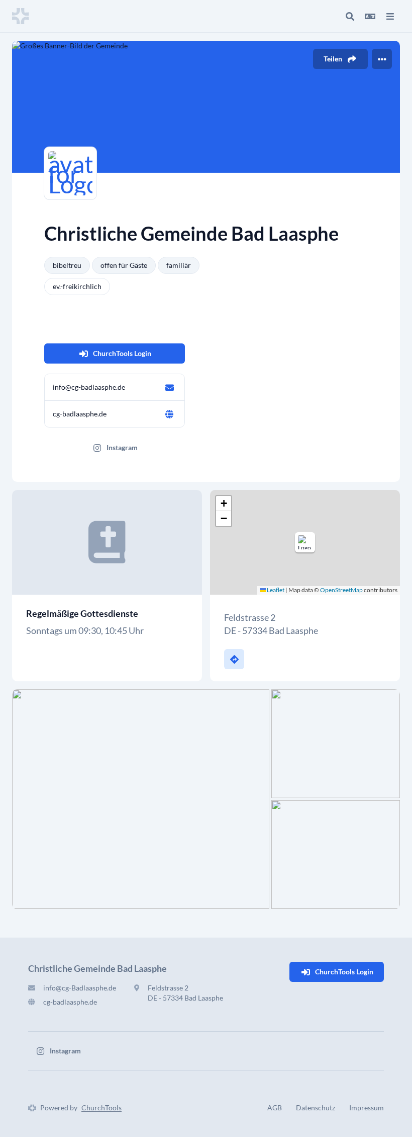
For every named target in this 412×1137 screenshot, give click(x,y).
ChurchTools (101, 1107)
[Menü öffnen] (390, 16)
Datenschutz (315, 1107)
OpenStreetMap (341, 590)
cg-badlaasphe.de (80, 413)
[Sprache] (370, 16)
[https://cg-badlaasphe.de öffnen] (169, 414)
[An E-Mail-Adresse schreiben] (169, 387)
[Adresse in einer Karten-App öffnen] (234, 659)
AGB (274, 1107)
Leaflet (275, 590)
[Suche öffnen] (350, 16)
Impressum (366, 1107)
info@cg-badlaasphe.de (89, 387)
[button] (305, 542)
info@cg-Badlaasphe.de (79, 987)
